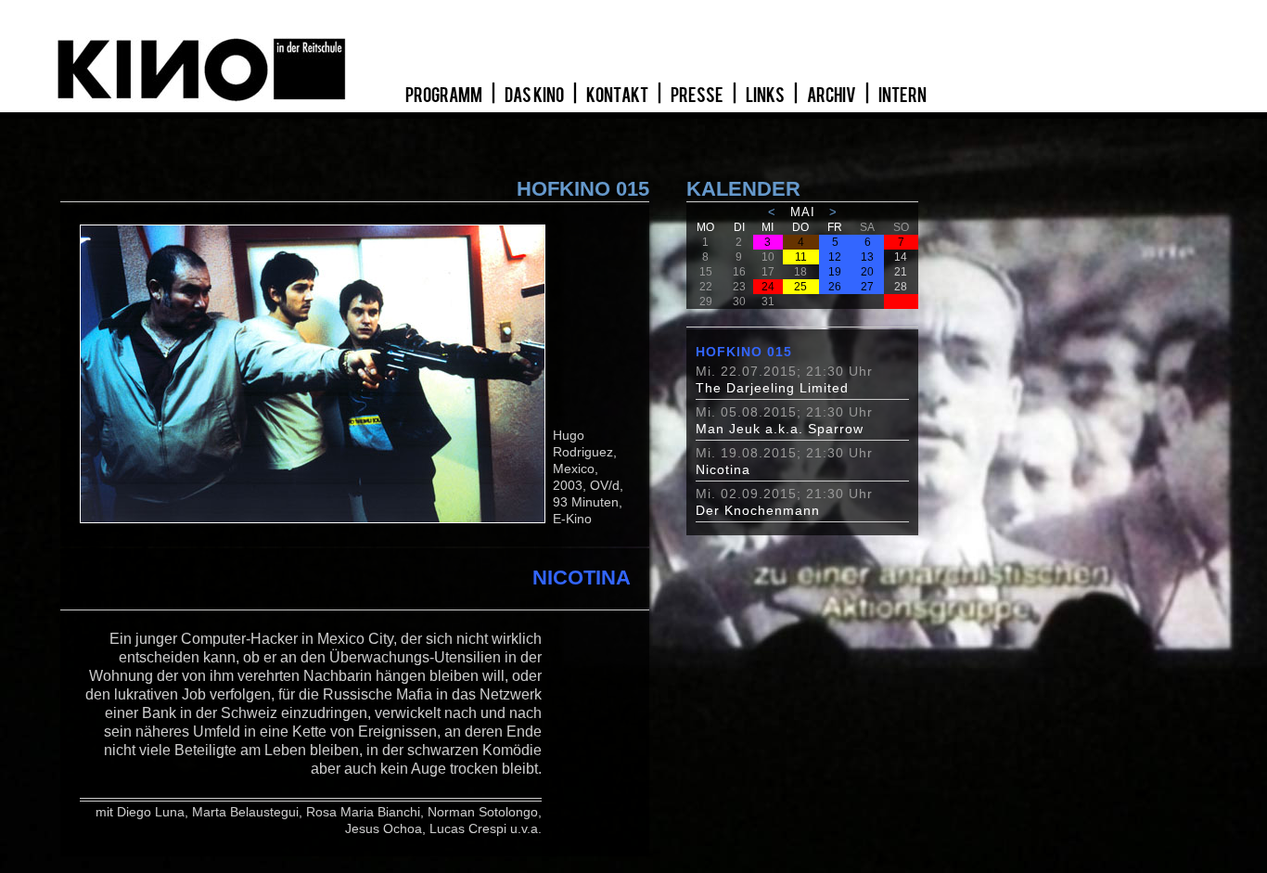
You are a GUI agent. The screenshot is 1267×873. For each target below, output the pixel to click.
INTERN (902, 96)
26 (834, 286)
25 (800, 286)
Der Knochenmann (758, 510)
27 (867, 286)
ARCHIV (832, 96)
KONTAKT (618, 96)
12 (834, 256)
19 (834, 271)
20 (867, 271)
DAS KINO (535, 96)
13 (867, 256)
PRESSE (698, 96)
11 (801, 256)
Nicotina (723, 469)
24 (767, 286)
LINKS (766, 96)
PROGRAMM (445, 96)
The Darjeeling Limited (772, 387)
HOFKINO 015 (744, 351)
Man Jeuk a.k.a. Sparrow (780, 428)
